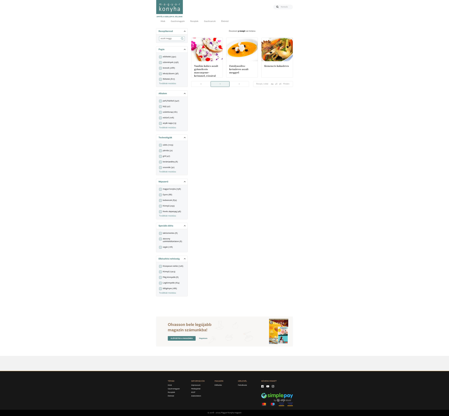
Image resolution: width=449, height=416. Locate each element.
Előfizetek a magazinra (182, 338)
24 (272, 84)
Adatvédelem (196, 396)
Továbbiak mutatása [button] (167, 84)
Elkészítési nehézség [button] (169, 259)
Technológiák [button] (165, 138)
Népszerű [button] (163, 182)
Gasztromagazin (178, 21)
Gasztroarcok (210, 21)
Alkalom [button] (163, 94)
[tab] (172, 31)
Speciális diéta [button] (166, 226)
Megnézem (203, 338)
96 (280, 84)
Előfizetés (218, 385)
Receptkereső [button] (166, 31)
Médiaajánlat (195, 389)
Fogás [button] (162, 49)
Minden (286, 84)
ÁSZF (193, 392)
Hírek (163, 21)
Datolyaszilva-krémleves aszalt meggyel (238, 69)
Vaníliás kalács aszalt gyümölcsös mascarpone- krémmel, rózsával (206, 71)
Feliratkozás (242, 385)
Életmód (224, 21)
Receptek (194, 21)
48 (276, 84)
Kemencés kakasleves (276, 66)
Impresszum (195, 385)
